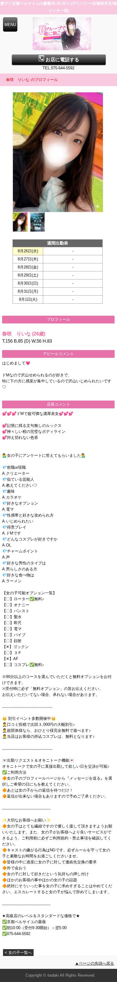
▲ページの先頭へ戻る (94, 963)
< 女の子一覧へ (18, 952)
